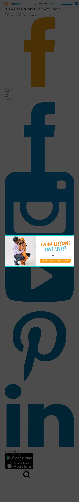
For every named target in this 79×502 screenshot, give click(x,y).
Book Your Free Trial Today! (55, 260)
